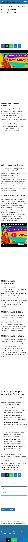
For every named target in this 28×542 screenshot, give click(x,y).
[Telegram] (19, 46)
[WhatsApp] (11, 46)
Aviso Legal (12, 533)
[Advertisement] (14, 28)
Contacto (15, 532)
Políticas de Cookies (6, 532)
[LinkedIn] (15, 46)
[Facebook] (3, 46)
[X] (7, 46)
